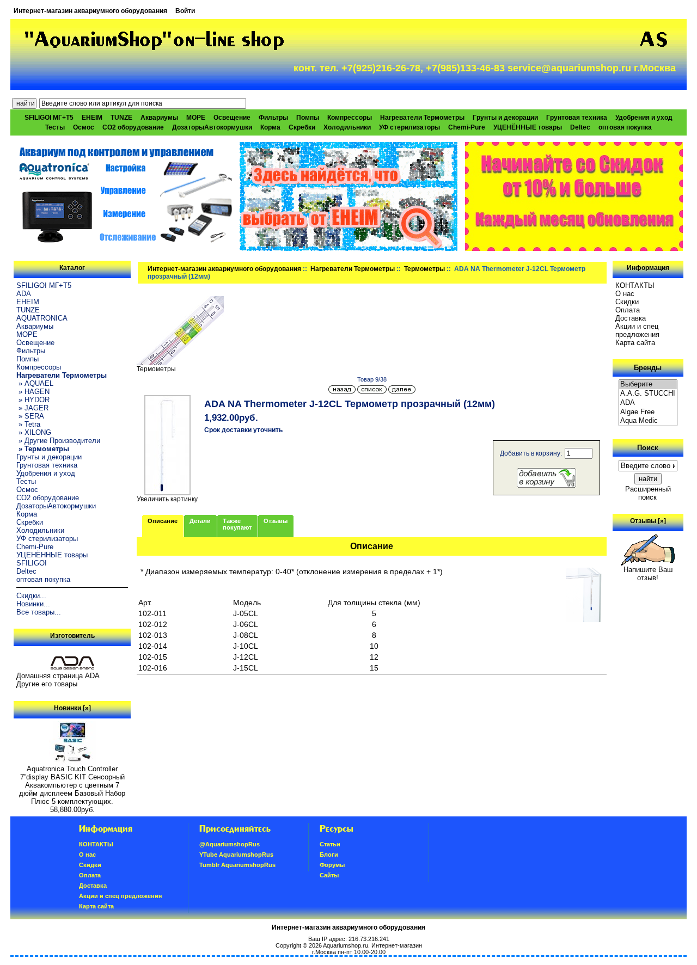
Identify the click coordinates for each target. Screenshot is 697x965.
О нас (624, 294)
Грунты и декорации (505, 117)
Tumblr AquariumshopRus (237, 865)
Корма (270, 127)
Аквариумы (159, 117)
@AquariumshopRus (229, 844)
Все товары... (38, 612)
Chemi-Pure (466, 127)
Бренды (648, 368)
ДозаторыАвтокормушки (212, 127)
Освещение (231, 117)
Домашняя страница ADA (58, 676)
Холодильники (347, 127)
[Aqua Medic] (648, 421)
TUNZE (121, 117)
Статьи (330, 844)
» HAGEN (33, 392)
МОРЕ (195, 117)
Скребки (302, 127)
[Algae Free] (648, 412)
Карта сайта (635, 343)
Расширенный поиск (648, 493)
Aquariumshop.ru (345, 945)
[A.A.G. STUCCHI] (648, 393)
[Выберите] (648, 384)
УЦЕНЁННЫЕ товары (527, 127)
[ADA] (648, 403)
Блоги (329, 854)
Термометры (424, 269)
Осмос (83, 127)
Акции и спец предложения (637, 330)
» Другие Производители (58, 441)
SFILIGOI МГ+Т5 (49, 117)
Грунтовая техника (576, 117)
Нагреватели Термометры (352, 269)
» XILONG (33, 432)
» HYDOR (33, 400)
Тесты (55, 127)
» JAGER (32, 408)
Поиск (647, 448)
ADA (23, 294)
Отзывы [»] (648, 521)
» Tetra (28, 424)
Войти (185, 11)
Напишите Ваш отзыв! (647, 574)
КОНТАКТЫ (635, 285)
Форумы (332, 865)
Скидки (627, 302)
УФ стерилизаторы (409, 127)
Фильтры (273, 117)
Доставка (630, 318)
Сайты (329, 875)
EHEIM (92, 117)
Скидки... (31, 596)
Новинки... (33, 604)
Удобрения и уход (643, 117)
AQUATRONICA (42, 318)
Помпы (307, 117)
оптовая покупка (625, 127)
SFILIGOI (31, 563)
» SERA (30, 416)
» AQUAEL (34, 383)
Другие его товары (46, 684)
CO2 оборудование (133, 127)
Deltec (580, 127)
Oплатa (627, 310)
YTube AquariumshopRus (236, 854)
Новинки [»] (72, 708)
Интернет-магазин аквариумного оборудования (90, 11)
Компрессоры (349, 117)
